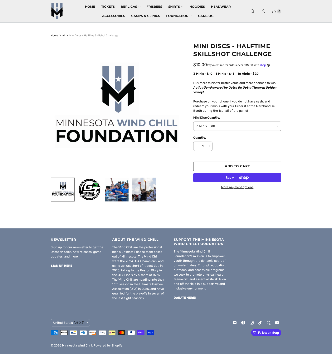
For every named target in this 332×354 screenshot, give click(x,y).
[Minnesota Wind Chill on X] (268, 322)
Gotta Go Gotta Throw (245, 87)
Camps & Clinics (145, 16)
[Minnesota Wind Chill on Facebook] (243, 322)
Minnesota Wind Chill (77, 345)
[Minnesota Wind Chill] (57, 11)
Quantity (200, 137)
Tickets (108, 6)
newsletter (80, 247)
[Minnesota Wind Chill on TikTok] (260, 322)
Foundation (177, 16)
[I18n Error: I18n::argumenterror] (63, 189)
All (63, 35)
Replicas (129, 6)
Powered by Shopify (108, 345)
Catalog (205, 16)
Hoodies (197, 6)
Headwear (221, 6)
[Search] (252, 11)
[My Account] (263, 11)
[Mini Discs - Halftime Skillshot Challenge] (117, 108)
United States (68, 323)
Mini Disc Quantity (207, 117)
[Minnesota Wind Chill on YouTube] (277, 322)
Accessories (113, 16)
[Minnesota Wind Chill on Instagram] (251, 322)
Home (90, 6)
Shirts (174, 6)
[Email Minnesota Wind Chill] (235, 322)
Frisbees (154, 6)
